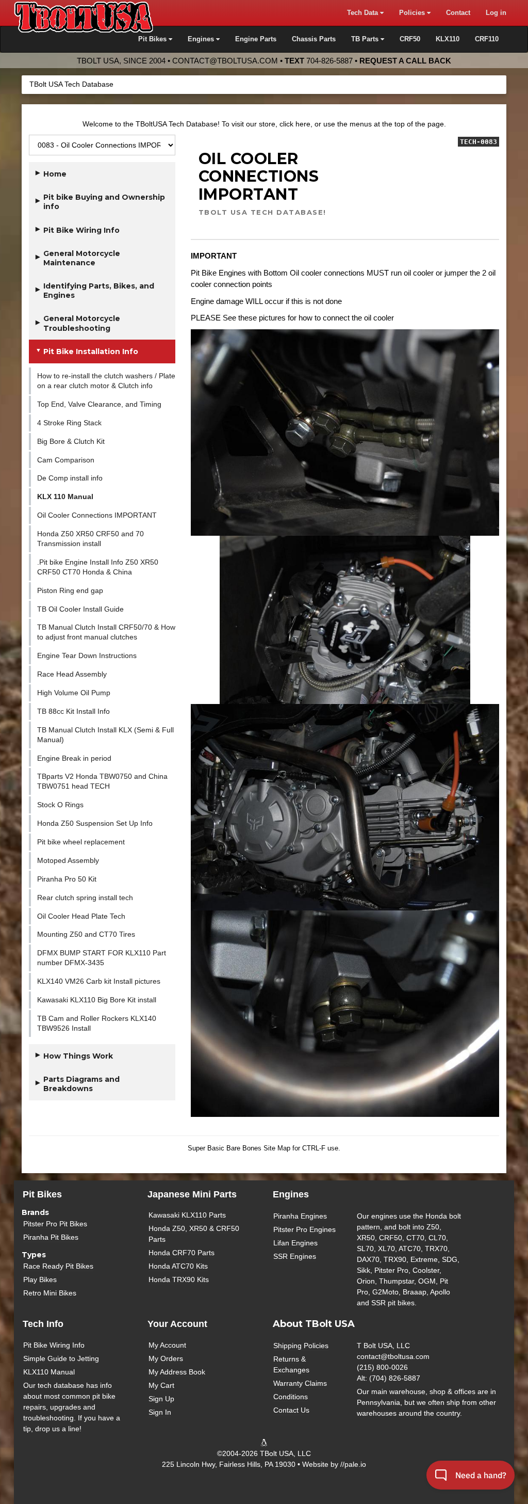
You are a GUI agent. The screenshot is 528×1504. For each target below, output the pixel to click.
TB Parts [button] (366, 39)
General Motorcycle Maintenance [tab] (81, 258)
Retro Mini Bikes (49, 1293)
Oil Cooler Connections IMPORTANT (97, 515)
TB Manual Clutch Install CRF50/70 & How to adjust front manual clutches (106, 632)
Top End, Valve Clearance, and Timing (99, 404)
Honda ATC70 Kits (178, 1266)
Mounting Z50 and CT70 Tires (86, 934)
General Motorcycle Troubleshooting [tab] (81, 323)
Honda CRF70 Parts (181, 1253)
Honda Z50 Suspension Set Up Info (95, 823)
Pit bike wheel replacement (81, 842)
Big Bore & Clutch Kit (71, 441)
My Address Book (176, 1372)
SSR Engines (294, 1256)
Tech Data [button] (363, 13)
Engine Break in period (74, 758)
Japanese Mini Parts (192, 1194)
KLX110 (447, 39)
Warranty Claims (300, 1383)
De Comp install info (70, 478)
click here (294, 124)
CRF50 (410, 39)
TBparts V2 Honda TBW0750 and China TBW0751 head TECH (102, 781)
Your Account (177, 1324)
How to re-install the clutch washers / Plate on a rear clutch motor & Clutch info (106, 381)
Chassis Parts (314, 39)
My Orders (165, 1358)
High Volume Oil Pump (73, 693)
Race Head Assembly (72, 674)
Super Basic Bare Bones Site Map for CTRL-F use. (264, 1148)
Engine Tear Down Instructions (87, 655)
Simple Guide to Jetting (61, 1358)
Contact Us (291, 1410)
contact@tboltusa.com (225, 60)
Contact (458, 13)
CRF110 (487, 39)
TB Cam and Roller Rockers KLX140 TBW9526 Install (96, 1023)
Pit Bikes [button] (153, 39)
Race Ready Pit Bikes (58, 1266)
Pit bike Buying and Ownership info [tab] (104, 202)
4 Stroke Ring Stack (69, 423)
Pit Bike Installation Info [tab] (90, 351)
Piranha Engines (300, 1216)
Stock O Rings (60, 805)
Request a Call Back (405, 60)
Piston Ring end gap (70, 590)
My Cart (161, 1385)
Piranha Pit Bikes (50, 1237)
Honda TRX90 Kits (178, 1279)
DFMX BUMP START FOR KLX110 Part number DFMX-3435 (101, 958)
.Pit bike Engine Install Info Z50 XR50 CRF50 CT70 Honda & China (97, 567)
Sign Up (161, 1399)
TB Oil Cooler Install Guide (80, 609)
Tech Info (43, 1324)
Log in (496, 13)
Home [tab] (55, 174)
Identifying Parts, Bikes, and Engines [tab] (98, 290)
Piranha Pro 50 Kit (66, 879)
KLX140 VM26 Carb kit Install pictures (98, 981)
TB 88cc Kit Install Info (73, 711)
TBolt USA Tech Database (71, 84)
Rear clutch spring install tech (85, 897)
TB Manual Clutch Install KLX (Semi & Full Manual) (105, 735)
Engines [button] (202, 39)
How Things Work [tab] (78, 1056)
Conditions (290, 1397)
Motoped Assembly (68, 860)
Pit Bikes (42, 1194)
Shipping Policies (300, 1345)
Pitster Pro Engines (304, 1229)
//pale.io (353, 1464)
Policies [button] (413, 13)
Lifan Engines (295, 1243)
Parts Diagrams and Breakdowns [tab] (81, 1084)
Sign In (159, 1412)
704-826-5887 (329, 60)
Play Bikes (40, 1279)
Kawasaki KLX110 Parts (187, 1215)
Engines (291, 1194)
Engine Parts (255, 39)
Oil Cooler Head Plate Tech (81, 916)
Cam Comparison (65, 460)
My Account (167, 1345)
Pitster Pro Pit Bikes (55, 1224)
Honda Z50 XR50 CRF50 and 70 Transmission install (90, 539)
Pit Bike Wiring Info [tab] (81, 230)
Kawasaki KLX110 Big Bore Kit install (96, 1000)
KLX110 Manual (49, 1372)
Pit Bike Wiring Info (54, 1345)
